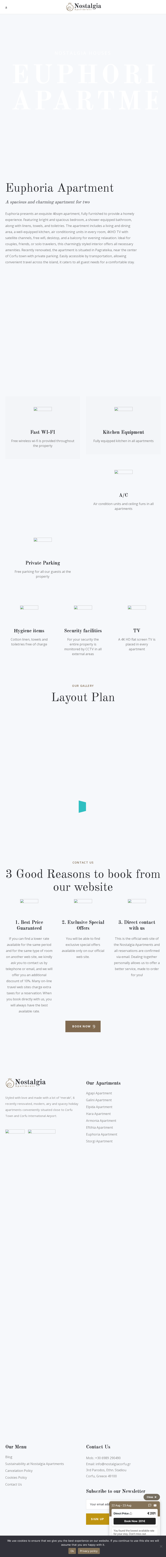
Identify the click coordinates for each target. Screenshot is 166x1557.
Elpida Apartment (99, 1107)
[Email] (155, 1505)
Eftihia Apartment (99, 1127)
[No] (161, 1546)
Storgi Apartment (99, 1141)
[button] (135, 1521)
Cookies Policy (16, 1477)
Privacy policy (89, 1551)
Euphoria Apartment (101, 1134)
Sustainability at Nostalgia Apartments (34, 1464)
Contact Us (13, 1484)
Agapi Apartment (99, 1093)
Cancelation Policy (19, 1470)
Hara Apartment (98, 1114)
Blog (8, 1457)
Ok (72, 1551)
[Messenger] (149, 1505)
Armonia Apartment (101, 1120)
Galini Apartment (99, 1100)
